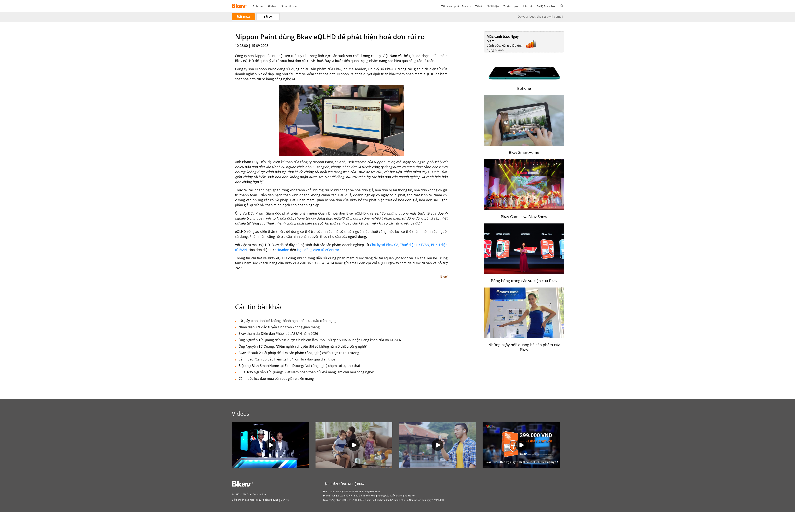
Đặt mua (243, 16)
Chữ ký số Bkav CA (384, 245)
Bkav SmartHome (524, 152)
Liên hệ (527, 6)
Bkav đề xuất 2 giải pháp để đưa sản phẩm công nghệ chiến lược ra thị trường (298, 353)
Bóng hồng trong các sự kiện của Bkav (524, 280)
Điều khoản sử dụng (267, 499)
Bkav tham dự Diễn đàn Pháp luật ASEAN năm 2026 (278, 333)
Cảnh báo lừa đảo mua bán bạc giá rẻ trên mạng (276, 378)
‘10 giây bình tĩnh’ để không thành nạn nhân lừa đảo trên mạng (287, 320)
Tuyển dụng (511, 6)
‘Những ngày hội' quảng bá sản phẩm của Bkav (524, 347)
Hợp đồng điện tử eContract (319, 250)
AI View (271, 6)
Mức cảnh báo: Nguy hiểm (503, 38)
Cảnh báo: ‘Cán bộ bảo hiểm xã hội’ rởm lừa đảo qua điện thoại (287, 359)
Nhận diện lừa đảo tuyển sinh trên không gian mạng (279, 327)
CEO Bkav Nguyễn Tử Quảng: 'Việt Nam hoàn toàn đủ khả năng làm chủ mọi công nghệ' (306, 372)
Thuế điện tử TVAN (414, 245)
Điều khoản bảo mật (243, 499)
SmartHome (288, 6)
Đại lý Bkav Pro (546, 6)
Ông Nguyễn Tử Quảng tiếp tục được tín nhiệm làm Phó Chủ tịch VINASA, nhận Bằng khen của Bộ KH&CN (319, 340)
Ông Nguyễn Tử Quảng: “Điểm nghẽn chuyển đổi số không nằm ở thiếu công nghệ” (302, 346)
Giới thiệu (493, 6)
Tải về (478, 6)
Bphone (258, 6)
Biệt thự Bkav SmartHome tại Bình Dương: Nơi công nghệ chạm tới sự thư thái (299, 365)
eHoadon (282, 250)
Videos (240, 413)
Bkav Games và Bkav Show (524, 216)
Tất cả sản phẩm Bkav (454, 6)
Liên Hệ (285, 499)
